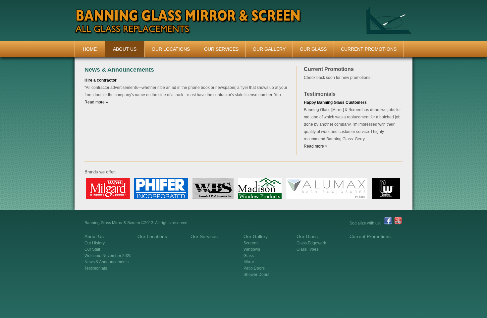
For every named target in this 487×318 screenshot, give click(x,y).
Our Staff (92, 249)
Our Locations (171, 49)
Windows (252, 249)
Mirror (249, 262)
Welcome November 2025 (108, 255)
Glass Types (307, 249)
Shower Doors (256, 274)
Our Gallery (269, 49)
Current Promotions (369, 49)
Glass (249, 255)
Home (90, 49)
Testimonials (95, 268)
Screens (251, 243)
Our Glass (313, 49)
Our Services (221, 49)
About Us (124, 49)
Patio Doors (254, 268)
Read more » (96, 102)
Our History (94, 243)
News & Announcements (106, 262)
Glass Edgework (311, 243)
